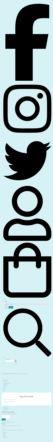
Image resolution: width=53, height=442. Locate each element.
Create (22, 430)
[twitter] (27, 184)
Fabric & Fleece (5, 384)
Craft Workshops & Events (6, 383)
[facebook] (27, 80)
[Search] (15, 361)
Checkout (11, 307)
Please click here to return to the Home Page (9, 401)
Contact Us (4, 388)
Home (4, 379)
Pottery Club (5, 381)
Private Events (5, 385)
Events (4, 389)
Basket (7, 307)
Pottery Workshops (5, 380)
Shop (4, 387)
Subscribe (3, 419)
